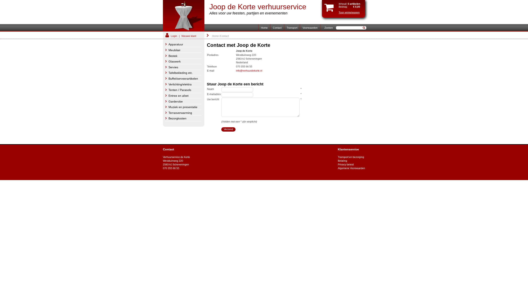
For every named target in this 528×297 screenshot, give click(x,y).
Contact (277, 27)
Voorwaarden (310, 27)
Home (264, 27)
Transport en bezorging (351, 157)
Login (174, 36)
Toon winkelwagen (349, 12)
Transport (292, 27)
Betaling (342, 160)
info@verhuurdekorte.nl (249, 70)
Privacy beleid (346, 164)
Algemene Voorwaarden (351, 168)
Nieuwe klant (189, 36)
